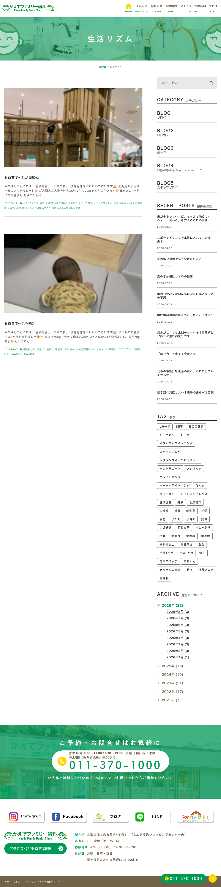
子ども (175, 519)
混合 (201, 544)
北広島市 (63, 208)
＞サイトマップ (12, 882)
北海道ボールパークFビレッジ (83, 203)
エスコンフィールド (108, 203)
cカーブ (94, 349)
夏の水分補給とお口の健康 (175, 276)
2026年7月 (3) (178, 618)
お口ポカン (17, 354)
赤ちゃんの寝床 (170, 569)
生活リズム (13, 208)
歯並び (7, 354)
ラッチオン (167, 493)
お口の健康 (74, 208)
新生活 (133, 203)
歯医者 (55, 208)
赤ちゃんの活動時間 (79, 349)
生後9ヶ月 (124, 203)
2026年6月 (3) (178, 624)
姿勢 (162, 519)
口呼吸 (137, 349)
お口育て (39, 208)
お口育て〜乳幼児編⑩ (21, 177)
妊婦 (204, 510)
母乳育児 (186, 544)
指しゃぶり (202, 527)
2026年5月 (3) (178, 631)
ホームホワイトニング (174, 485)
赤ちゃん (29, 208)
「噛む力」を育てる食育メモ (176, 353)
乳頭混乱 (165, 502)
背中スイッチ (168, 561)
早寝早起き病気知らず (56, 203)
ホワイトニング (170, 477)
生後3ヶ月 (52, 349)
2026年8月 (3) (178, 611)
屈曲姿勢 (183, 527)
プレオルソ (194, 468)
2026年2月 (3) (178, 650)
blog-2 (15, 81)
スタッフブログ (170, 451)
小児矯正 (165, 527)
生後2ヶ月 (186, 552)
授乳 (162, 536)
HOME (103, 67)
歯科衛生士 (167, 544)
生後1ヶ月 (166, 552)
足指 (189, 569)
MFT (179, 426)
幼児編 (26, 349)
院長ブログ (205, 569)
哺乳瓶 (190, 510)
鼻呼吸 (112, 349)
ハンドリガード (170, 468)
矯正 (202, 552)
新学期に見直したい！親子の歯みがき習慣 (185, 392)
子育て (47, 208)
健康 (21, 208)
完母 (204, 519)
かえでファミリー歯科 (33, 203)
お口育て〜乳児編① (19, 323)
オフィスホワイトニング (176, 443)
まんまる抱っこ (38, 349)
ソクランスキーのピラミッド (179, 460)
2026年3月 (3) (178, 644)
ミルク (200, 485)
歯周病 (205, 536)
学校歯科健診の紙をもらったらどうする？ (185, 315)
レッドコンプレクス (194, 493)
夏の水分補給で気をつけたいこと (179, 259)
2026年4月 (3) (178, 637)
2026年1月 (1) (178, 657)
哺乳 (177, 510)
